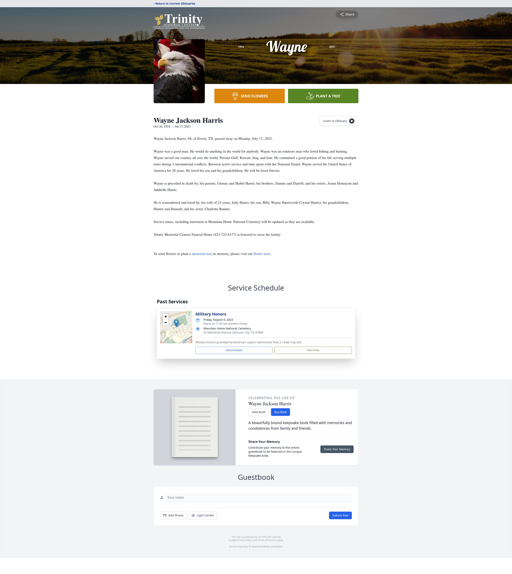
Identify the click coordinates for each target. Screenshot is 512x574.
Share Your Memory (337, 449)
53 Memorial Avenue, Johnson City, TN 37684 (233, 332)
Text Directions (234, 350)
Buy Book (280, 412)
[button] (176, 323)
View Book (258, 412)
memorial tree (202, 253)
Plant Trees (313, 350)
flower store (262, 253)
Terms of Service (267, 540)
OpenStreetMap (260, 546)
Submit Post (340, 515)
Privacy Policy (244, 540)
